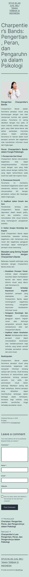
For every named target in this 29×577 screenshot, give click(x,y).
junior (5, 420)
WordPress (19, 570)
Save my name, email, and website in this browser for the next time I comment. (15, 499)
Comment (5, 445)
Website (4, 486)
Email (3, 476)
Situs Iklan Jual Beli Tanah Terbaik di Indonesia (14, 8)
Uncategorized (15, 422)
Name (3, 465)
